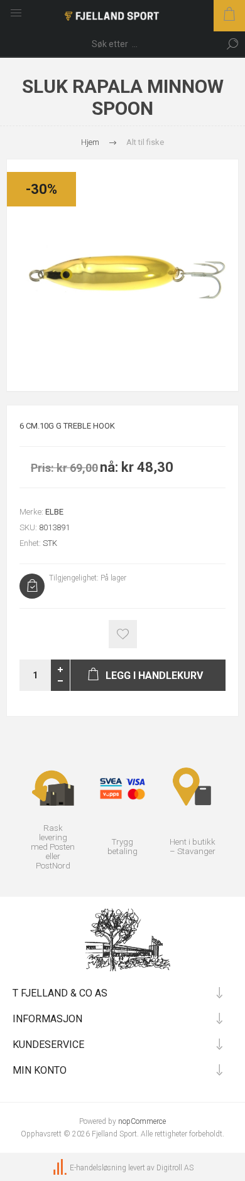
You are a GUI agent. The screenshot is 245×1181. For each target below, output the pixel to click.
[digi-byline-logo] (61, 1167)
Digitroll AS (174, 1167)
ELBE (54, 511)
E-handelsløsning (98, 1167)
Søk (232, 43)
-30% (41, 189)
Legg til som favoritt (123, 634)
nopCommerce (142, 1121)
